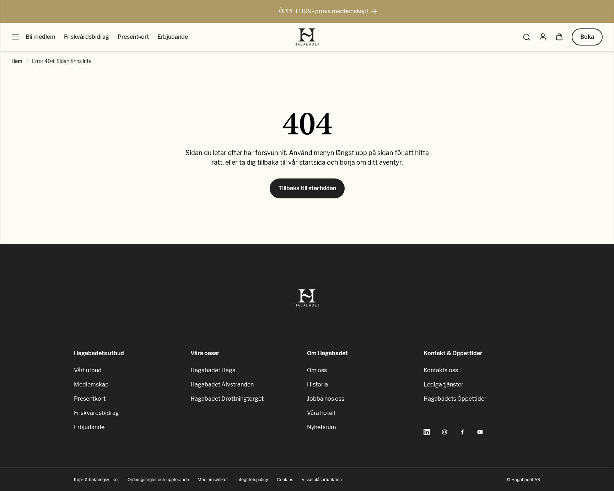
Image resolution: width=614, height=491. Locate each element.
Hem (16, 61)
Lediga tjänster (443, 384)
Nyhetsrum (321, 427)
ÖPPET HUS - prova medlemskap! (303, 11)
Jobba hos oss (325, 398)
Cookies (285, 479)
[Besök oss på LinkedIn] (427, 432)
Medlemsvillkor (213, 479)
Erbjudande (172, 36)
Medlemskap (91, 384)
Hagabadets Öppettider (455, 398)
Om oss (317, 370)
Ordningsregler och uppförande (158, 479)
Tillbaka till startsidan (307, 188)
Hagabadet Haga (213, 370)
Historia (317, 384)
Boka (587, 36)
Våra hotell (321, 413)
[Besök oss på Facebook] (462, 432)
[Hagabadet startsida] (307, 37)
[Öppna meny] (15, 37)
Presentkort (133, 36)
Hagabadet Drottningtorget (227, 398)
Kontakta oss (441, 370)
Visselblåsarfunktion (322, 479)
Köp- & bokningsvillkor (96, 479)
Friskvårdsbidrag (86, 36)
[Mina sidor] (543, 37)
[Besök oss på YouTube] (480, 432)
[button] (526, 37)
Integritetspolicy (252, 479)
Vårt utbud (88, 370)
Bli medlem (40, 36)
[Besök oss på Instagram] (444, 432)
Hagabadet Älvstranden (222, 384)
